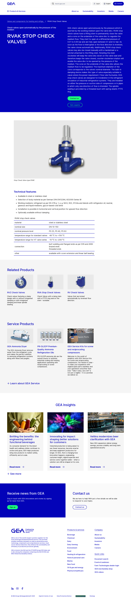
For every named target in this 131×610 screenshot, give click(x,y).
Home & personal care (75, 558)
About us (98, 535)
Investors (98, 541)
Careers (98, 548)
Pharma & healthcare (75, 571)
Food (69, 551)
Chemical (71, 538)
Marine (70, 561)
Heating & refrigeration (76, 554)
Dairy (69, 541)
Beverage (71, 535)
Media (97, 544)
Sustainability (100, 538)
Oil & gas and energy (75, 567)
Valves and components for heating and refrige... (25, 21)
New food (71, 564)
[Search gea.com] (53, 3)
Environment (72, 548)
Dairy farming (72, 544)
